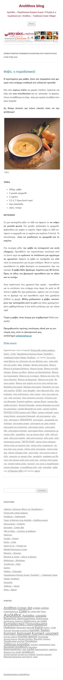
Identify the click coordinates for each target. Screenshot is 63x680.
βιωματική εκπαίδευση (16, 647)
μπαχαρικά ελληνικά (17, 431)
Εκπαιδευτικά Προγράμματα (25, 624)
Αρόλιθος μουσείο (34, 615)
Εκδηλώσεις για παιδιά (35, 621)
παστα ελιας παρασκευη (42, 445)
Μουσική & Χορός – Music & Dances (20, 557)
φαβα (55, 467)
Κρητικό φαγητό (27, 636)
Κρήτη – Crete (10, 542)
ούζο (47, 434)
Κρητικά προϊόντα (25, 401)
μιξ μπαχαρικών (43, 416)
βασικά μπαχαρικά (39, 365)
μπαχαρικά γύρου (36, 427)
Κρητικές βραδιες (39, 630)
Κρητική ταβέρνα (10, 637)
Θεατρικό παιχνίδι (25, 627)
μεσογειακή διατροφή (26, 416)
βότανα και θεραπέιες (27, 379)
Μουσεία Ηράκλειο (10, 639)
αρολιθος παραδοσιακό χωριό (43, 645)
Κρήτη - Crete (10, 354)
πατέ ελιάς (33, 453)
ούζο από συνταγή (34, 438)
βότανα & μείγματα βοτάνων (16, 368)
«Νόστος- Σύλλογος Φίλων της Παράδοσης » (23, 509)
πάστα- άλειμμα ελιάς (18, 453)
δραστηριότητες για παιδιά (19, 649)
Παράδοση (46, 639)
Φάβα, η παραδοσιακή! (19, 71)
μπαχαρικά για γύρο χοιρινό (42, 423)
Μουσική (38, 639)
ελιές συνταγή (14, 398)
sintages (26, 365)
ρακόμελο (37, 456)
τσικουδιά (47, 467)
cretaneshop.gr (24, 336)
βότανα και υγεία (45, 379)
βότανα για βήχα (19, 372)
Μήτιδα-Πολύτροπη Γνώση (15, 549)
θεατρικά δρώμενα (12, 656)
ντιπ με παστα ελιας (35, 434)
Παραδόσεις (31, 641)
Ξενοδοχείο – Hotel (12, 564)
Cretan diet (24, 608)
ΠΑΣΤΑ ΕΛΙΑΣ (28, 442)
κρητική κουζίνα (50, 409)
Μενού (31, 24)
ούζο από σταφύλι (17, 438)
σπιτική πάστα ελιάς (17, 464)
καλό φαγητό (27, 657)
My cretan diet (34, 611)
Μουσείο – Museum (12, 553)
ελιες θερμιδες (29, 390)
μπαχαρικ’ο (14, 420)
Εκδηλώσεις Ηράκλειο (13, 621)
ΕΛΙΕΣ (19, 390)
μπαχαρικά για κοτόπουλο (15, 427)
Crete (23, 611)
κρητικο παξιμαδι (45, 412)
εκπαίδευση (28, 652)
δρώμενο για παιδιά (12, 652)
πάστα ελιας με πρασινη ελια (17, 445)
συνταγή (31, 464)
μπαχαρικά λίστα (35, 431)
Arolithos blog (31, 6)
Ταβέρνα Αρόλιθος (17, 644)
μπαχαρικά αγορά (21, 423)
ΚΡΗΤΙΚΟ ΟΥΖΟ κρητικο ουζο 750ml (20, 412)
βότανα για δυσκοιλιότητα (39, 372)
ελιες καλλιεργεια (21, 394)
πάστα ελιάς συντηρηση (35, 449)
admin (37, 471)
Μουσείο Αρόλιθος (25, 639)
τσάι (40, 467)
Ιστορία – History (11, 538)
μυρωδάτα (20, 434)
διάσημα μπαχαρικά (32, 387)
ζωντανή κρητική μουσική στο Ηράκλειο (20, 654)
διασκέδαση (32, 647)
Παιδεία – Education (13, 571)
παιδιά (35, 657)
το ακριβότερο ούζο (28, 467)
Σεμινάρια (8, 582)
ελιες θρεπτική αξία (45, 390)
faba (20, 365)
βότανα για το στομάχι (29, 376)
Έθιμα (43, 611)
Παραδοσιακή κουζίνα (14, 641)
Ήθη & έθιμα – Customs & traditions (20, 531)
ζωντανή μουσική (44, 654)
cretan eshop (41, 608)
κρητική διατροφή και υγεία (30, 409)
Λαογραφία (43, 636)
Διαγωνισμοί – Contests (14, 524)
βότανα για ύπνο (47, 376)
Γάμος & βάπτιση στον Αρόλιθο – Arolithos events (26, 520)
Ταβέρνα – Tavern (12, 586)
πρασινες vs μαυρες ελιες (20, 456)
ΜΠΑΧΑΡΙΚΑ (26, 420)
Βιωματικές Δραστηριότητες (19, 618)
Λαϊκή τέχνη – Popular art (15, 546)
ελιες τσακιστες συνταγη (33, 398)
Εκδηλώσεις (42, 618)
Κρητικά (7, 630)
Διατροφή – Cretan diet (14, 527)
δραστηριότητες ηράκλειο (46, 649)
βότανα (52, 365)
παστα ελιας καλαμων (46, 442)
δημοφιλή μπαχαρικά (13, 387)
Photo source (10, 343)
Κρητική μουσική (45, 633)
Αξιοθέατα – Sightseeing (14, 516)
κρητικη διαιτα (40, 401)
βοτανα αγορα (36, 368)
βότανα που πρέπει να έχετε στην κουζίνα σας (36, 383)
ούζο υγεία (48, 438)
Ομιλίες (7, 568)
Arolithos (10, 608)
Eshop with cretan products (43, 350)
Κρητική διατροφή (26, 405)
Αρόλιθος (13, 615)
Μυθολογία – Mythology (14, 560)
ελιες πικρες (35, 394)
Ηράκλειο (8, 535)
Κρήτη (39, 627)
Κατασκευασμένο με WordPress (17, 674)
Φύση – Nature (10, 590)
